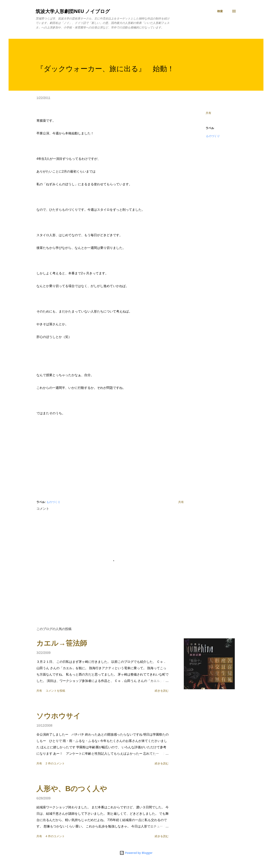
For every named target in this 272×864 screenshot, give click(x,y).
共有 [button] (208, 113)
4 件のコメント (55, 836)
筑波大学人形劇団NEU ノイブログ (73, 11)
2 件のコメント (55, 763)
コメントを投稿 (55, 690)
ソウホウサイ (58, 716)
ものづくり (213, 136)
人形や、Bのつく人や (71, 788)
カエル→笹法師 (61, 643)
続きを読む (162, 690)
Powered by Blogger (138, 853)
